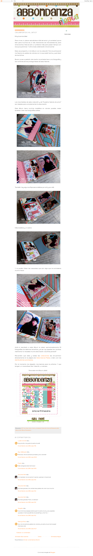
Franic (20, 463)
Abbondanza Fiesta (43, 358)
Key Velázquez (22, 452)
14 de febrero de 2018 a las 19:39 (27, 457)
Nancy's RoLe (22, 521)
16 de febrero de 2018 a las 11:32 (27, 479)
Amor (30, 428)
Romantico (28, 430)
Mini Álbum (22, 430)
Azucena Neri (22, 474)
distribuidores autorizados (24, 360)
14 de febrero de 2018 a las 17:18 (27, 445)
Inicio (39, 536)
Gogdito (20, 508)
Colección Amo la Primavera (48, 428)
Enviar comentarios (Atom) (31, 539)
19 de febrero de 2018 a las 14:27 (27, 528)
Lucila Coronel (22, 440)
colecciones (45, 355)
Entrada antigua (56, 536)
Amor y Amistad (36, 428)
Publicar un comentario (23, 532)
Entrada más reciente (21, 536)
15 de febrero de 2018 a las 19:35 (27, 468)
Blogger (52, 552)
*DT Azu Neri (24, 428)
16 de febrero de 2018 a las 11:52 (27, 515)
